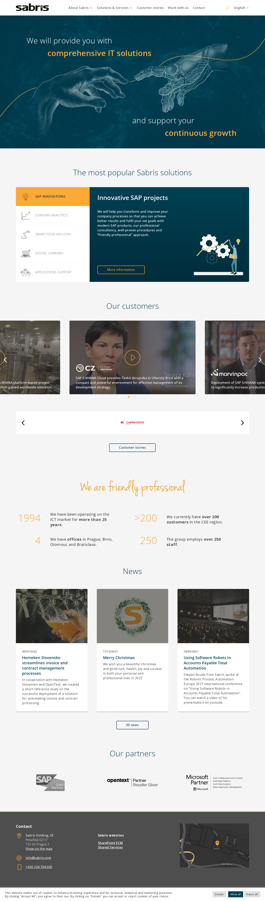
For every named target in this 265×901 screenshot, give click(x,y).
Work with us (178, 8)
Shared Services (110, 847)
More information (121, 270)
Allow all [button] (235, 894)
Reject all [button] (252, 894)
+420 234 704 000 (39, 867)
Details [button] (219, 894)
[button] (5, 360)
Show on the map (39, 849)
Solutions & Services (113, 8)
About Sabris (78, 8)
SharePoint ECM (110, 843)
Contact (199, 8)
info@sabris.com (38, 858)
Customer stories (150, 8)
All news (132, 725)
